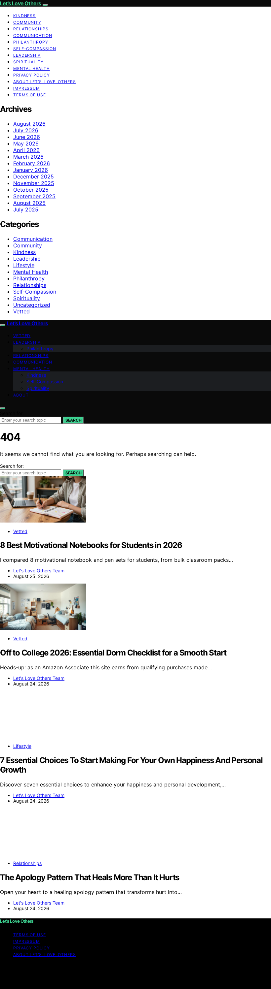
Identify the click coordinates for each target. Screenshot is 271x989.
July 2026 (25, 130)
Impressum (26, 88)
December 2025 (33, 176)
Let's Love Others (20, 3)
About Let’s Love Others (44, 81)
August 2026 (29, 123)
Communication (32, 35)
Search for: (12, 413)
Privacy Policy (31, 75)
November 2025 (33, 183)
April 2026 (26, 150)
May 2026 (26, 143)
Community (27, 22)
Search (73, 420)
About (21, 395)
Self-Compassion (34, 48)
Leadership (27, 55)
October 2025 (31, 189)
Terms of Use (29, 94)
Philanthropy (30, 42)
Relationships (31, 28)
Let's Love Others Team (38, 570)
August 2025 (29, 203)
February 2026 (31, 163)
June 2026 (26, 137)
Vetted (21, 311)
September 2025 (34, 196)
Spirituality (28, 61)
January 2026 (30, 170)
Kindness (24, 15)
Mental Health (31, 68)
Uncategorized (31, 305)
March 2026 (28, 156)
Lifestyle (23, 265)
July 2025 (25, 209)
